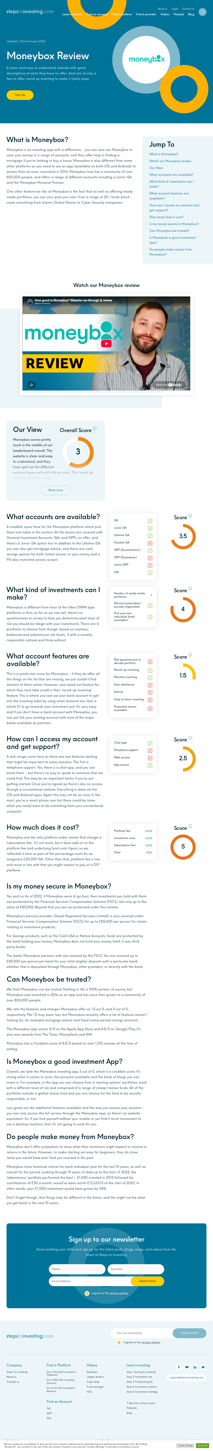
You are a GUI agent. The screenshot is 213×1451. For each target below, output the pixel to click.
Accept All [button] (202, 1446)
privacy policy (119, 85)
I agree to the (109, 85)
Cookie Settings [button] (185, 1446)
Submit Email (147, 73)
